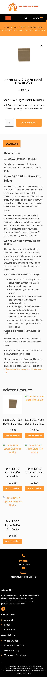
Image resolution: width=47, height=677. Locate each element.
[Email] (23, 567)
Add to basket (28, 122)
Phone (23, 561)
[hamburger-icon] (8, 18)
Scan (33, 27)
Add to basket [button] (12, 436)
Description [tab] (12, 143)
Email (23, 573)
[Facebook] (3, 609)
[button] (26, 18)
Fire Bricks (20, 27)
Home (7, 27)
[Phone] (23, 555)
